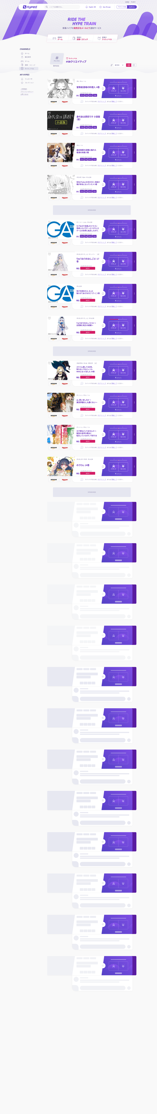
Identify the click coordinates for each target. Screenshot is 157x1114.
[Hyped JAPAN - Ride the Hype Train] (30, 7)
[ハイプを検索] (46, 7)
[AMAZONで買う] (53, 102)
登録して (114, 101)
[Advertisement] (92, 210)
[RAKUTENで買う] (65, 102)
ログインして (102, 101)
